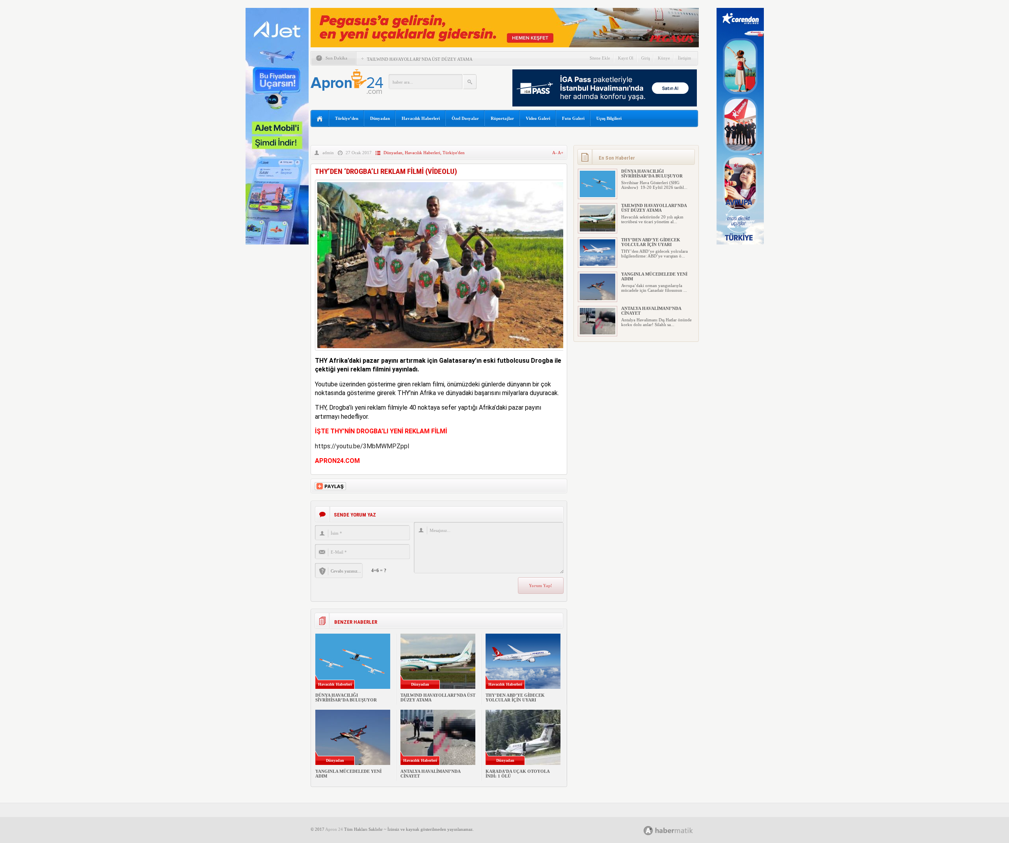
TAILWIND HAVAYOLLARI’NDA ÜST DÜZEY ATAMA (420, 59)
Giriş (645, 58)
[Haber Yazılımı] (677, 830)
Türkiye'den (454, 152)
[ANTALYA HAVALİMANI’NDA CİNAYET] (597, 333)
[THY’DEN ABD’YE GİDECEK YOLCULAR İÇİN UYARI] (597, 264)
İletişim (684, 58)
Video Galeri (538, 118)
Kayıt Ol (625, 58)
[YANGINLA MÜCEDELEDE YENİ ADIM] (597, 298)
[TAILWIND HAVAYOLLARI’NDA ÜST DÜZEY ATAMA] (597, 230)
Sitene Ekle (600, 58)
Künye (664, 58)
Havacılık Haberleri (421, 118)
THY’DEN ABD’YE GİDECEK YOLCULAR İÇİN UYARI (515, 697)
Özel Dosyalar (465, 118)
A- (555, 152)
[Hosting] (648, 830)
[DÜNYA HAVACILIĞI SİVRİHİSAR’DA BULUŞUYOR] (597, 195)
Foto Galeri (573, 118)
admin (328, 152)
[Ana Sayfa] (319, 119)
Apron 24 (334, 829)
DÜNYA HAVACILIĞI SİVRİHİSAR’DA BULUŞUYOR (346, 697)
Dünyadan (380, 118)
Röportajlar (502, 118)
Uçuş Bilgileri (609, 118)
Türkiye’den (346, 118)
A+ (560, 152)
